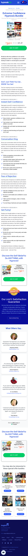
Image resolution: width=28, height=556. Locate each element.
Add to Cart (7, 490)
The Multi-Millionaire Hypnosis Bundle (7, 510)
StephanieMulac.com (14, 349)
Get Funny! (6, 210)
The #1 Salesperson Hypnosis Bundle (20, 486)
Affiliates (4, 540)
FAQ (13, 537)
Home (3, 537)
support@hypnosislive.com (9, 533)
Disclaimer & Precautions (7, 551)
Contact (10, 540)
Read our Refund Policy (14, 318)
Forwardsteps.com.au (14, 417)
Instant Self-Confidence (12, 102)
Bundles (18, 8)
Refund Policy (18, 540)
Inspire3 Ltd (5, 547)
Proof (8, 537)
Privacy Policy (4, 549)
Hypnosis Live (11, 8)
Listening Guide (19, 537)
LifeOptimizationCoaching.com (14, 393)
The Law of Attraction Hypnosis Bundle (7, 487)
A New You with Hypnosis (20, 509)
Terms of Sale (12, 549)
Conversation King (9, 139)
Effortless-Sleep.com (14, 371)
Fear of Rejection (8, 176)
